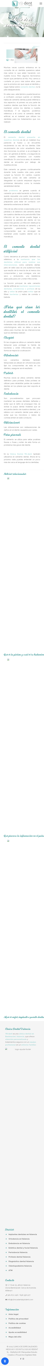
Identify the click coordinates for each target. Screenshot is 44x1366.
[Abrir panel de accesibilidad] (5, 1361)
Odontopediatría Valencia (20, 1266)
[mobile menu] (41, 3)
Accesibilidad (15, 1328)
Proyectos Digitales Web (26, 1355)
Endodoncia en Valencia (19, 1243)
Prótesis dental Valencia (20, 1257)
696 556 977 (25, 1295)
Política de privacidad (18, 1319)
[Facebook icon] (21, 1359)
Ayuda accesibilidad (18, 1332)
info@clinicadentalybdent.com (20, 1300)
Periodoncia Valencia (18, 1252)
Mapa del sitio (15, 1337)
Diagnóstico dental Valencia (21, 1261)
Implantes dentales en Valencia (23, 1234)
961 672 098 (13, 1295)
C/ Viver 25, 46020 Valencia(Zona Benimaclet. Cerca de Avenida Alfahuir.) (20, 1288)
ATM (10, 1270)
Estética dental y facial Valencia (23, 1248)
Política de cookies (17, 1323)
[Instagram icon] (23, 1359)
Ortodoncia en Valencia (19, 1239)
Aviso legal (13, 1314)
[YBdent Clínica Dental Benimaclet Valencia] (22, 3)
